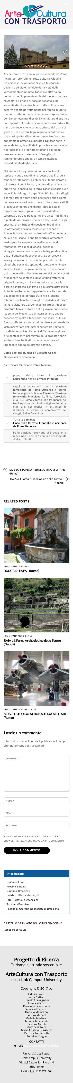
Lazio (33, 709)
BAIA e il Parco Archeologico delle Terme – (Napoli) (37, 480)
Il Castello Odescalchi (26, 899)
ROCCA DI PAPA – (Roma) (21, 571)
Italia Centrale (20, 566)
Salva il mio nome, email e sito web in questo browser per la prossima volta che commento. (34, 838)
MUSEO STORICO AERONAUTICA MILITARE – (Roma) (37, 471)
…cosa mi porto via (15, 929)
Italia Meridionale (21, 636)
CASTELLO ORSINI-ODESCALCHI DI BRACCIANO (33, 923)
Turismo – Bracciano (18, 904)
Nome (10, 801)
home (7, 566)
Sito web (11, 825)
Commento (13, 758)
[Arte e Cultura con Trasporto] (36, 24)
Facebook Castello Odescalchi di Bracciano (33, 908)
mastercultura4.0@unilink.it (41, 1045)
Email (10, 813)
